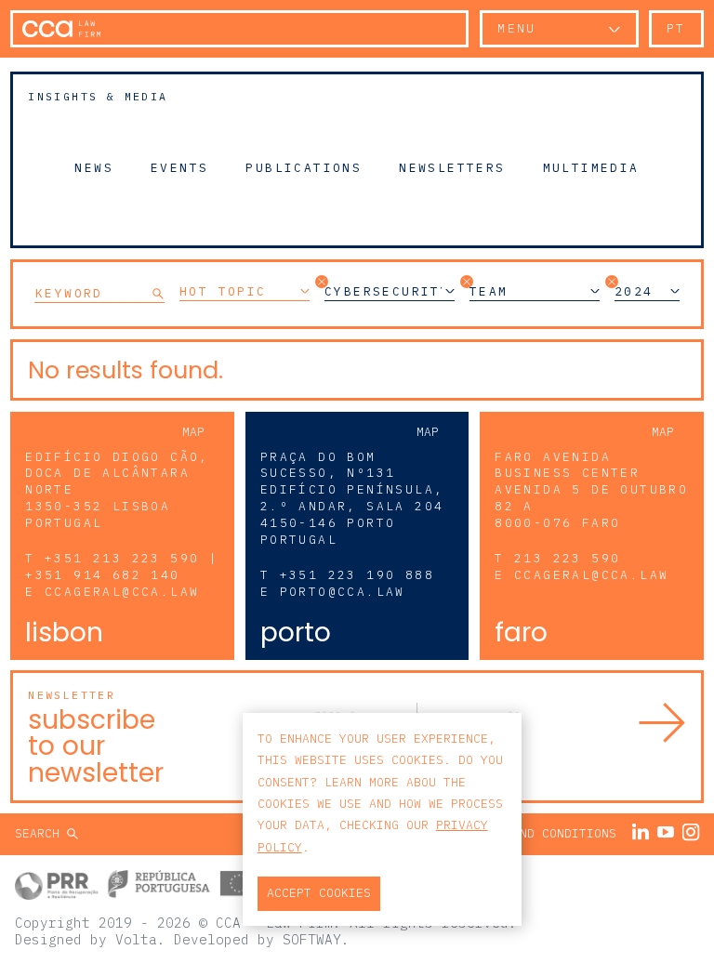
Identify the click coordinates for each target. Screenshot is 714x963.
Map (193, 432)
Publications (303, 167)
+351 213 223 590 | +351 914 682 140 (121, 566)
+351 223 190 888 (357, 575)
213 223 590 (567, 558)
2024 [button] (634, 291)
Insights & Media (97, 96)
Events (179, 167)
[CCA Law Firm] (61, 28)
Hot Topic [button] (223, 291)
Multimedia (591, 167)
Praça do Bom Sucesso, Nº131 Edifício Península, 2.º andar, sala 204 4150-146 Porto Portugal (352, 498)
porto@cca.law (342, 592)
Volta (136, 939)
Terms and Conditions (542, 833)
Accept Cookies (319, 893)
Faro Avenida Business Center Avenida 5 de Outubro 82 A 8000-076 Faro (591, 490)
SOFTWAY (312, 939)
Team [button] (489, 291)
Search (41, 833)
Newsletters (452, 167)
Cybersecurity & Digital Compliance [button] (389, 291)
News (93, 167)
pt (676, 28)
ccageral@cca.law (122, 592)
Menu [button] (516, 28)
